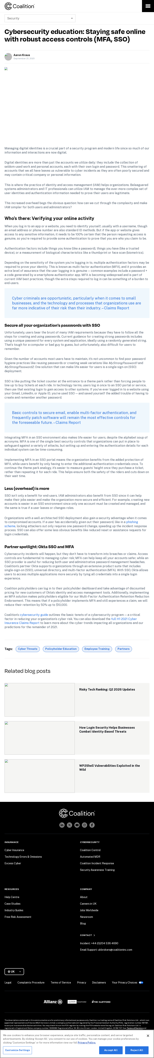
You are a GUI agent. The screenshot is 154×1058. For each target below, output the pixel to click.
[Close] (148, 1036)
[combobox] (16, 972)
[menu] (148, 6)
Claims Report (116, 308)
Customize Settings (17, 1050)
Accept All (110, 1050)
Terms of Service (135, 1028)
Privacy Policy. (87, 1042)
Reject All (137, 1050)
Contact (86, 935)
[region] (77, 1044)
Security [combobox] (13, 18)
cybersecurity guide (34, 615)
